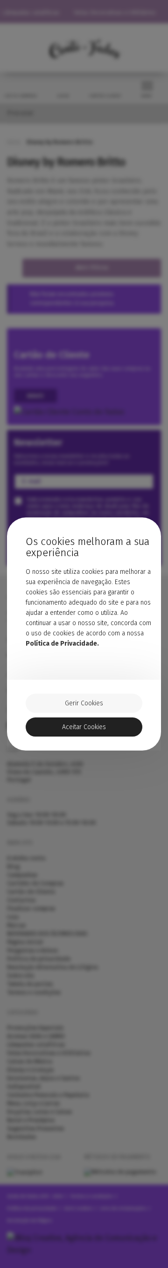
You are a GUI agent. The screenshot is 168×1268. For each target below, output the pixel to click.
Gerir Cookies (84, 703)
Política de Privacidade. (62, 644)
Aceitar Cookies (84, 727)
